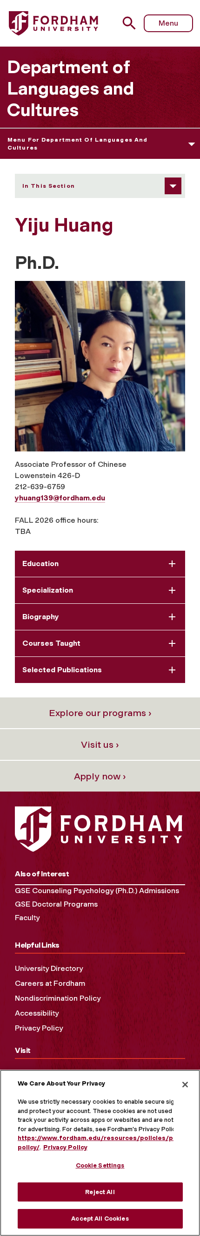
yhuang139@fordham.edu (60, 497)
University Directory (49, 968)
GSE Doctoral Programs (56, 904)
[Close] (185, 1084)
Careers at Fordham (50, 983)
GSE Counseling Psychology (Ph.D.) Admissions (97, 890)
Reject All (99, 1191)
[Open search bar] (133, 23)
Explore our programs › (100, 712)
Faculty (27, 917)
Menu (168, 23)
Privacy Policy (39, 1028)
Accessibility (37, 1013)
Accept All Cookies (99, 1218)
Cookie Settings (100, 1165)
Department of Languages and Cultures (70, 88)
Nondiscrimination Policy (57, 998)
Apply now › (100, 776)
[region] (100, 1153)
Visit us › (100, 744)
